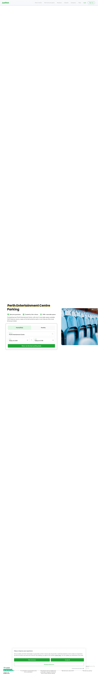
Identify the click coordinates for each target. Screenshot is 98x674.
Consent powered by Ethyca (77, 668)
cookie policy (58, 655)
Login (84, 2)
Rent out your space (49, 2)
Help (79, 2)
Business (59, 2)
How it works (38, 2)
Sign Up (91, 2)
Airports (66, 2)
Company (73, 2)
